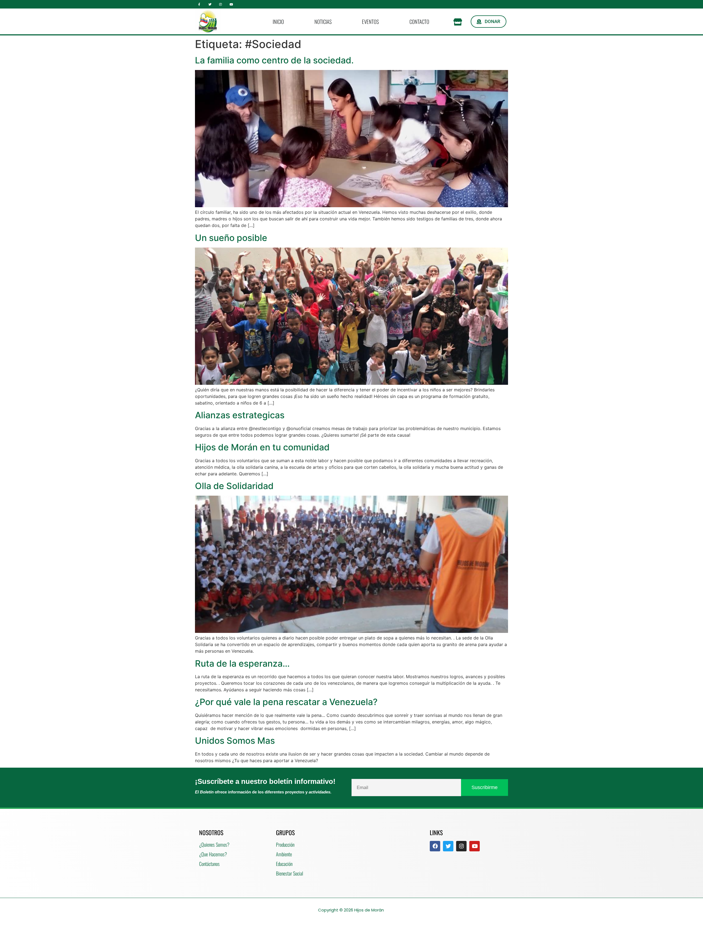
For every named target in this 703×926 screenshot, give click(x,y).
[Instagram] (220, 4)
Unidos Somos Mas (235, 740)
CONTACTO (419, 21)
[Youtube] (231, 4)
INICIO (278, 21)
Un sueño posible (231, 237)
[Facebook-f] (199, 4)
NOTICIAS (323, 21)
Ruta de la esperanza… (242, 663)
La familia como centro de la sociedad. (274, 60)
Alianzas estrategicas (239, 415)
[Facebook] (435, 846)
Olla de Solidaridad (234, 486)
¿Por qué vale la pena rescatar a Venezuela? (286, 702)
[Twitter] (210, 4)
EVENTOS (370, 21)
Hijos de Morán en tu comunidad (262, 447)
